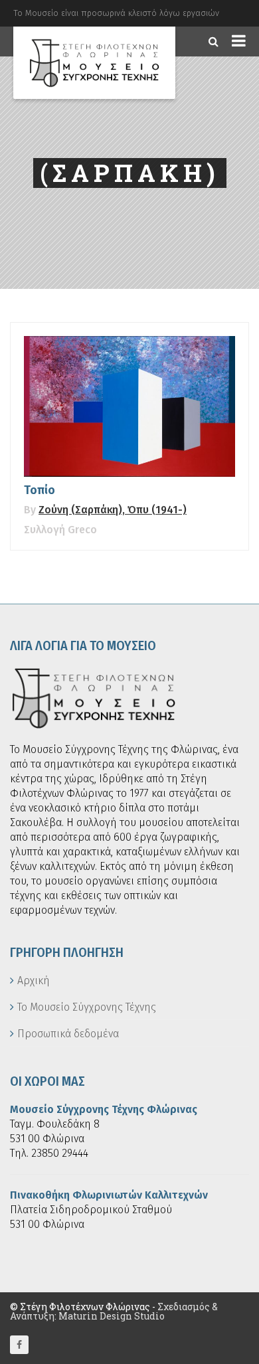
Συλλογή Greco (60, 529)
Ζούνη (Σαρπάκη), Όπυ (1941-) (113, 509)
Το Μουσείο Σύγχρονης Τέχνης (86, 1007)
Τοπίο (39, 490)
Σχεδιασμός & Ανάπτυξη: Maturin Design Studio (114, 1311)
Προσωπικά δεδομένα (68, 1033)
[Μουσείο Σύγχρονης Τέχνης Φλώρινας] (94, 63)
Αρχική (33, 980)
